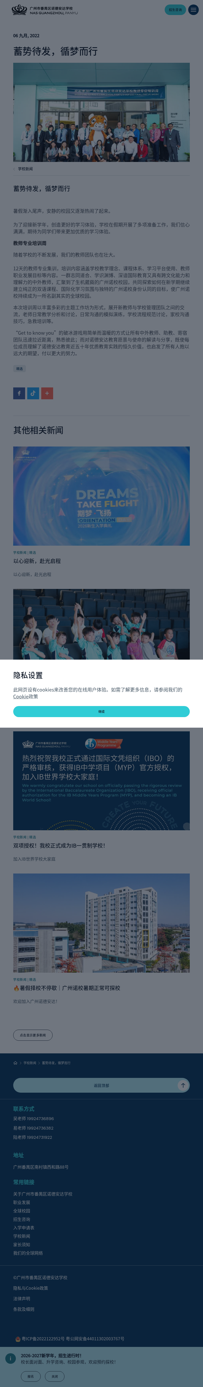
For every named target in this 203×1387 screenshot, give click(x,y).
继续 (101, 711)
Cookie (21, 696)
